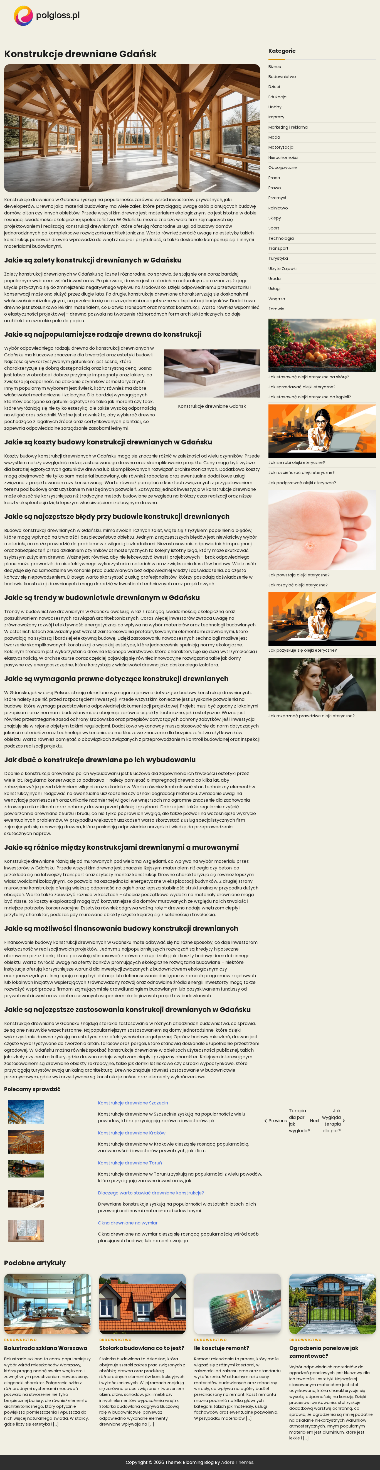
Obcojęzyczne (282, 167)
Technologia (281, 238)
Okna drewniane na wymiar (128, 1223)
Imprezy (276, 117)
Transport (278, 248)
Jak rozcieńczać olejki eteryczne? (301, 472)
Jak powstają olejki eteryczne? (299, 575)
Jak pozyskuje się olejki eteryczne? (302, 650)
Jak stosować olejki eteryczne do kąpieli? (309, 397)
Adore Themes (237, 1462)
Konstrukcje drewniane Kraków (132, 1133)
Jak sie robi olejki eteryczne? (296, 462)
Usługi (274, 288)
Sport (273, 228)
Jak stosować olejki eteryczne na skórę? (308, 376)
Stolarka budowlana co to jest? (141, 1348)
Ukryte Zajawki (282, 268)
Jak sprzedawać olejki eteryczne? (301, 387)
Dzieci (274, 86)
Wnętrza (276, 298)
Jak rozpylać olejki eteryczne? (298, 585)
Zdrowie (276, 309)
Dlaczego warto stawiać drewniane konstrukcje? (151, 1193)
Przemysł (277, 198)
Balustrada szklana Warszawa (45, 1348)
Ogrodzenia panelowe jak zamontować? (324, 1352)
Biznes (274, 66)
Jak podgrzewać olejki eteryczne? (302, 482)
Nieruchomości (283, 157)
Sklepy (274, 218)
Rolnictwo (278, 208)
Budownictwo (282, 76)
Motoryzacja (280, 147)
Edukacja (277, 97)
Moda (274, 137)
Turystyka (278, 258)
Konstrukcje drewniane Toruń (130, 1163)
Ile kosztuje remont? (221, 1348)
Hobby (275, 107)
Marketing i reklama (288, 127)
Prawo (274, 188)
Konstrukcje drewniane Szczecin (133, 1103)
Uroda (274, 278)
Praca (274, 177)
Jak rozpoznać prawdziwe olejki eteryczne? (311, 716)
